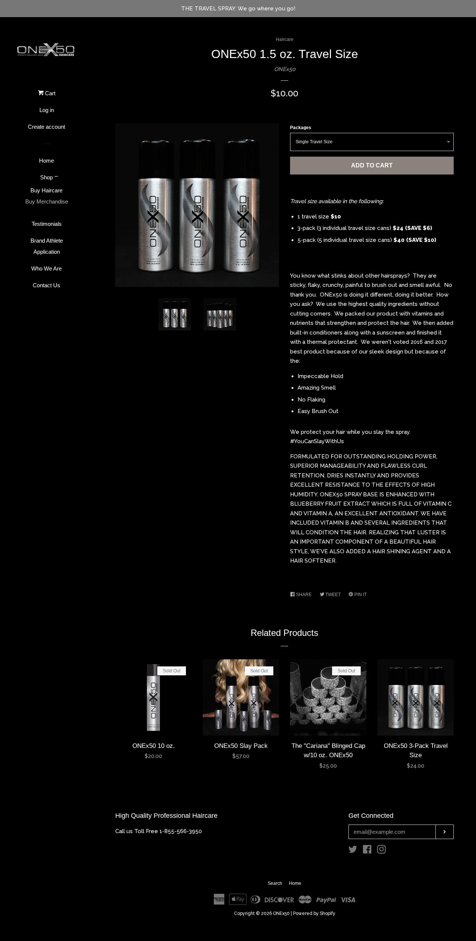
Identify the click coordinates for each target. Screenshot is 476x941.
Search (275, 883)
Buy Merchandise (46, 201)
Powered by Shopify (314, 913)
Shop (46, 177)
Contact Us (46, 285)
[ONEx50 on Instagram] (381, 851)
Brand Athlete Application (46, 246)
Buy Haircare (46, 190)
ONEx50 (284, 69)
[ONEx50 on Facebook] (367, 851)
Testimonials (47, 224)
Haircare (284, 39)
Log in (46, 110)
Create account (46, 127)
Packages (300, 127)
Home (46, 160)
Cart (49, 93)
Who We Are (46, 268)
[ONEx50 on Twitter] (352, 851)
